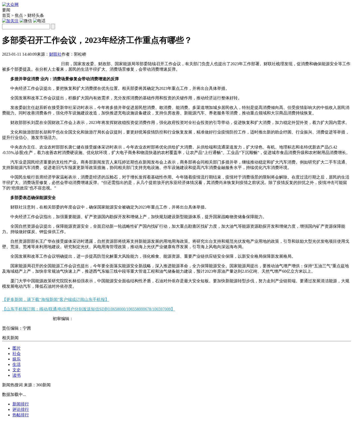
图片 (16, 348)
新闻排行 (20, 404)
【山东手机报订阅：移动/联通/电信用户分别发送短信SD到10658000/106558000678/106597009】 (88, 309)
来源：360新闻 (37, 385)
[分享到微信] (8, 61)
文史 (16, 370)
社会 (16, 353)
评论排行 (20, 409)
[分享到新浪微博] (21, 61)
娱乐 (16, 359)
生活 (16, 364)
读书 (16, 375)
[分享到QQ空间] (33, 61)
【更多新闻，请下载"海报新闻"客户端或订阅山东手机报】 (55, 299)
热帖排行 (20, 415)
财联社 (55, 54)
